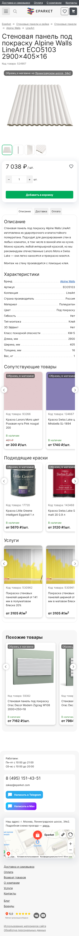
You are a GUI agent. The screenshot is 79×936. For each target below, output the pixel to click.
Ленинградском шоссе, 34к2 (53, 73)
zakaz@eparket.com (18, 785)
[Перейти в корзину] (73, 11)
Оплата (38, 2)
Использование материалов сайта (25, 926)
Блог (7, 900)
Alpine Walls (67, 281)
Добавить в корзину (39, 194)
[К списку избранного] (64, 11)
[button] (4, 390)
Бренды (9, 906)
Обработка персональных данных (25, 930)
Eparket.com (40, 11)
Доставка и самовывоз (16, 2)
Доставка (41, 211)
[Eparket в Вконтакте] (36, 915)
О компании (54, 2)
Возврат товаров (15, 877)
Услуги (8, 888)
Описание (25, 211)
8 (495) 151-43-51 (23, 778)
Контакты (71, 2)
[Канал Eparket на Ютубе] (43, 915)
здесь (46, 825)
